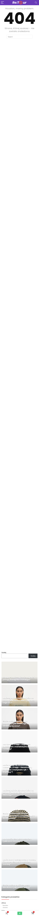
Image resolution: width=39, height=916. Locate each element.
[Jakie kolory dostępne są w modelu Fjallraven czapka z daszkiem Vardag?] (20, 847)
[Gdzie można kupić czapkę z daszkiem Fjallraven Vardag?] (20, 870)
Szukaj (4, 652)
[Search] (36, 2)
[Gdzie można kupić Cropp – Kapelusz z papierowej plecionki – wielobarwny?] (20, 801)
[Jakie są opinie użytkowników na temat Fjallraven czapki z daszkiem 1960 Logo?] (20, 778)
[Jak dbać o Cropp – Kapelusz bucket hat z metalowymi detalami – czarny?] (20, 732)
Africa (4, 903)
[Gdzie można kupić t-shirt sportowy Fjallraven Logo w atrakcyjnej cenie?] (20, 709)
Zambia (5, 907)
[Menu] (2, 2)
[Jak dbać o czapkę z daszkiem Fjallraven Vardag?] (20, 824)
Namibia (5, 905)
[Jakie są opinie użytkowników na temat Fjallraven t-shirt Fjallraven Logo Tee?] (20, 686)
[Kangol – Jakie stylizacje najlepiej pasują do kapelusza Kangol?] (20, 663)
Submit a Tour (19, 913)
